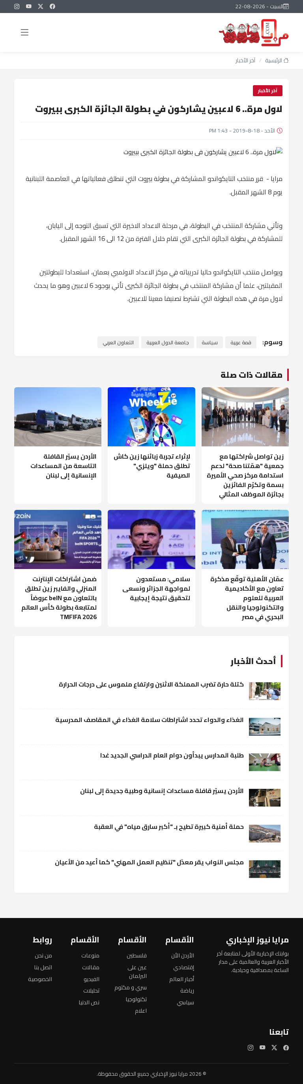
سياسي (185, 1002)
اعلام (141, 1010)
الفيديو (91, 979)
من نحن (43, 955)
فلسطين (137, 955)
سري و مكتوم (130, 987)
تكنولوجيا (136, 999)
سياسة (210, 342)
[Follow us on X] (40, 6)
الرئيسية (274, 60)
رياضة (187, 990)
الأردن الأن (182, 955)
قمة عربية (240, 342)
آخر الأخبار (245, 60)
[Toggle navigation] (24, 32)
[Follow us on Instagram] (17, 6)
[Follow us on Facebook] (52, 6)
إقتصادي (183, 967)
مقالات (90, 967)
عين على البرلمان (137, 971)
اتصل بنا (43, 967)
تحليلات (91, 990)
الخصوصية (40, 979)
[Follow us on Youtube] (29, 6)
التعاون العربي (118, 342)
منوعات (90, 955)
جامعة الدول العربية (167, 342)
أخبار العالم (181, 979)
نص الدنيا (89, 1002)
